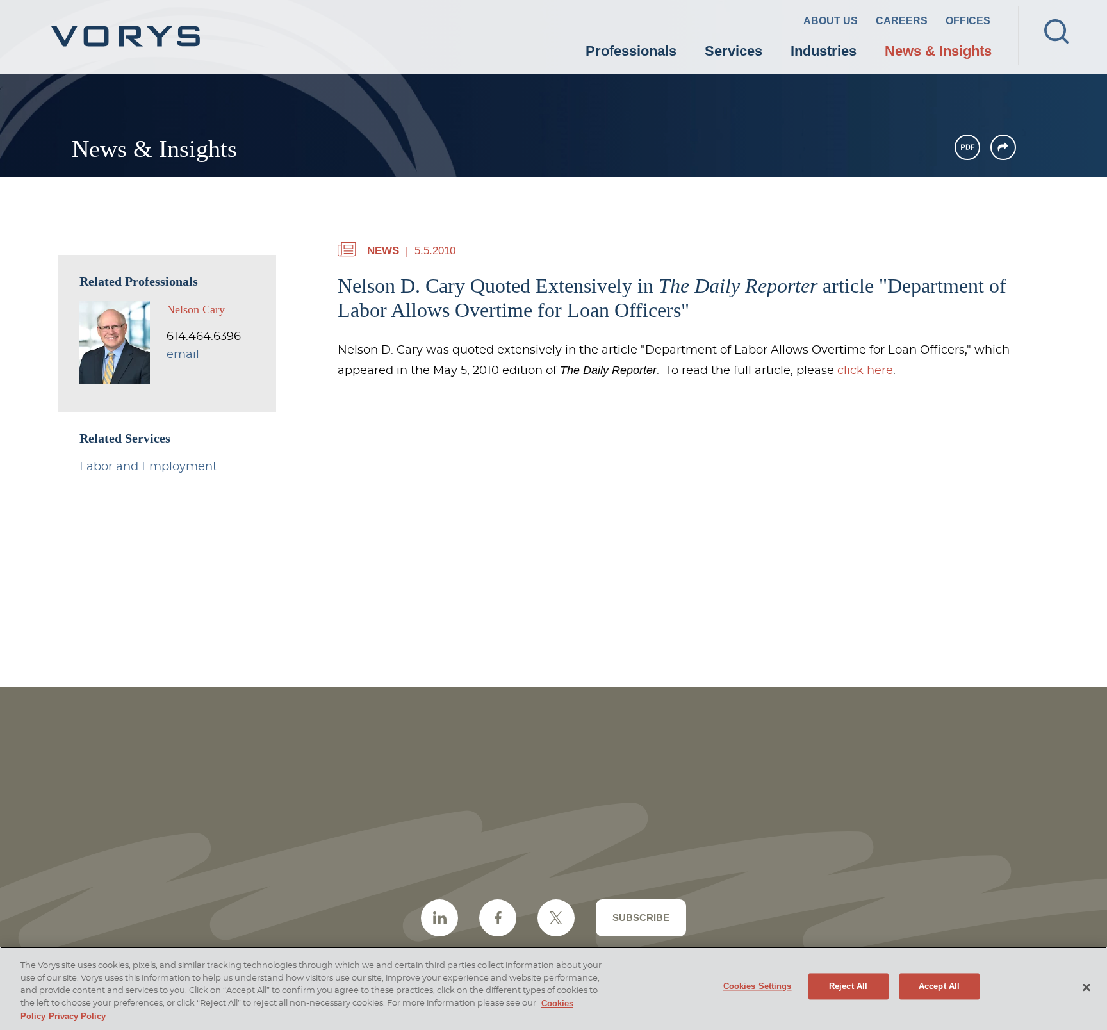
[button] (1003, 147)
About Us (830, 20)
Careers (902, 20)
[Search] (1056, 31)
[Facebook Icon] (497, 917)
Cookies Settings (757, 987)
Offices (968, 20)
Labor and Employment (148, 467)
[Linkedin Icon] (439, 917)
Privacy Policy (77, 1016)
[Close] (1086, 988)
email (183, 355)
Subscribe (640, 917)
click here (865, 371)
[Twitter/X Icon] (556, 917)
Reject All (848, 987)
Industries (824, 51)
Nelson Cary (196, 309)
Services (733, 51)
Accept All (939, 987)
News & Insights (938, 51)
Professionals (631, 51)
